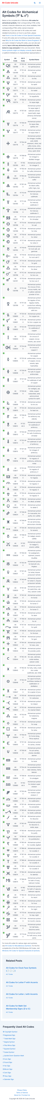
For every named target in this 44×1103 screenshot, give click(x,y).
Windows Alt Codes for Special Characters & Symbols (21, 951)
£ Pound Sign (7, 1062)
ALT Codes (9, 974)
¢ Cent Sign (7, 1073)
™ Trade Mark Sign (9, 1039)
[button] (35, 3)
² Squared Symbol (9, 1049)
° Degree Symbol (9, 1042)
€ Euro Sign (7, 1059)
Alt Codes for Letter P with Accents (22, 982)
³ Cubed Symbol (8, 1052)
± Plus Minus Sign (9, 1045)
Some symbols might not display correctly (17, 50)
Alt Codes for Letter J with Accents (22, 994)
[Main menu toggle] (40, 3)
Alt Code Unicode (10, 3)
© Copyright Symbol (10, 1032)
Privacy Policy (22, 1090)
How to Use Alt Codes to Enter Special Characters (23, 35)
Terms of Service (22, 1093)
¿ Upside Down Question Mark (13, 1056)
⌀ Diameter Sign (8, 1079)
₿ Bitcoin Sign (7, 1069)
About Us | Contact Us (22, 1095)
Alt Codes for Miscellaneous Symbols (18, 946)
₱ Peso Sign (7, 1076)
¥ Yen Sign (6, 1066)
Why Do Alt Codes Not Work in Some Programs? (22, 40)
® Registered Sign (9, 1035)
